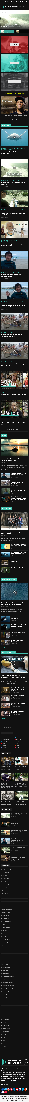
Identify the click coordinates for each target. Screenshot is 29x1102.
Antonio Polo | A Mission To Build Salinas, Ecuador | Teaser (6, 769)
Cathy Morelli (5, 903)
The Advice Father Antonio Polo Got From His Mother (18, 633)
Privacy (25, 1059)
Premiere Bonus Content (8, 976)
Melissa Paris (5, 958)
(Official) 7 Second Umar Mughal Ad (17, 696)
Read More (20, 1100)
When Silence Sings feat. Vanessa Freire (18, 822)
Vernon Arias (5, 1031)
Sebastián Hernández (7, 1007)
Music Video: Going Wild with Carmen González (19, 814)
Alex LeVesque (5, 872)
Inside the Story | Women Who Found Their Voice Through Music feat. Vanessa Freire (19, 498)
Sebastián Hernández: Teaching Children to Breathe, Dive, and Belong (18, 482)
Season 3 (4, 1000)
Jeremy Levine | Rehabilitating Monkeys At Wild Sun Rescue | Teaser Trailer (7, 786)
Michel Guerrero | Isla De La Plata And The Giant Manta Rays (18, 546)
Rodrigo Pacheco (6, 991)
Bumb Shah (5, 897)
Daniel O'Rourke (6, 912)
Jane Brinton (5, 945)
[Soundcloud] (16, 1)
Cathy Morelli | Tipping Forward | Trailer (13, 394)
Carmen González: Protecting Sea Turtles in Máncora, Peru (12, 459)
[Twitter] (3, 1)
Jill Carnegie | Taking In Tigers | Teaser (13, 422)
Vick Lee (4, 1034)
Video (3, 1037)
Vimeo (3, 1040)
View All (3, 504)
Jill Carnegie (5, 952)
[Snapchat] (18, 1)
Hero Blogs (5, 936)
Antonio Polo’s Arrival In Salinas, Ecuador (17, 568)
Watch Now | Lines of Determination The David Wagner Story (18, 857)
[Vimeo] (22, 1)
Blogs (3, 890)
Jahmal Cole (5, 942)
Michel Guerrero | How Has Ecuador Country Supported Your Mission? (12, 603)
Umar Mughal (5, 1025)
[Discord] (26, 1)
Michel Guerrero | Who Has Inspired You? (18, 617)
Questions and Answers (8, 985)
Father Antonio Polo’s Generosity (17, 641)
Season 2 (4, 997)
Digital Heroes (5, 918)
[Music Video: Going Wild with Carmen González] (14, 19)
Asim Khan (5, 881)
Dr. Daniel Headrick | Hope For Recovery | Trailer (20, 768)
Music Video (5, 964)
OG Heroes (5, 970)
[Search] (27, 7)
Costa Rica (5, 906)
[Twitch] (20, 1)
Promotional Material (7, 982)
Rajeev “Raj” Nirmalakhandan (9, 988)
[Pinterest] (7, 1)
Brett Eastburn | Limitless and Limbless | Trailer (6, 803)
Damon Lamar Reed (7, 909)
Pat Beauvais (5, 973)
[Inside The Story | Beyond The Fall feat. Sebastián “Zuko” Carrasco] (5, 491)
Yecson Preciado (6, 1043)
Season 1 (4, 994)
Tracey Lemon (5, 1019)
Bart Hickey (5, 887)
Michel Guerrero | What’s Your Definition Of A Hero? (19, 625)
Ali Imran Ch (5, 875)
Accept (14, 1100)
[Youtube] (11, 1)
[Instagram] (5, 1)
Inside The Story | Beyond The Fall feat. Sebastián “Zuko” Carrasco (19, 490)
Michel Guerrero (6, 961)
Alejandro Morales (6, 869)
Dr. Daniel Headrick (7, 921)
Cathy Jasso (5, 900)
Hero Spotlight (6, 939)
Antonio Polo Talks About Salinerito (18, 560)
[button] (2, 12)
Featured (4, 930)
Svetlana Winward (6, 1013)
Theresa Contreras (7, 1016)
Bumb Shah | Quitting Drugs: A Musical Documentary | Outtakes (19, 689)
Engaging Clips (6, 927)
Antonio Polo (5, 878)
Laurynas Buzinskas (7, 955)
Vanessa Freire (6, 1028)
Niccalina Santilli (6, 967)
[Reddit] (24, 1)
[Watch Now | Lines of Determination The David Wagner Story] (14, 105)
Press (3, 979)
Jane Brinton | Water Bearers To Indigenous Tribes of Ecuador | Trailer (13, 676)
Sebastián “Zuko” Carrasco (8, 1004)
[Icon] (14, 137)
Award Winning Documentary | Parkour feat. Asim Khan (13, 532)
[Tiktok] (14, 3)
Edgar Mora (5, 924)
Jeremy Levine (5, 949)
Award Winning (6, 884)
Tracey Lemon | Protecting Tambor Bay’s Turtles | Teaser (21, 785)
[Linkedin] (9, 1)
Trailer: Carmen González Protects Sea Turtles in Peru (20, 803)
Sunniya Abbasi (6, 1010)
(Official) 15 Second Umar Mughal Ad (18, 704)
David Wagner (5, 915)
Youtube (4, 1046)
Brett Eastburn (6, 893)
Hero (3, 933)
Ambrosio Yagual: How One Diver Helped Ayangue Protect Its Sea (18, 475)
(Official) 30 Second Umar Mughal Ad (18, 712)
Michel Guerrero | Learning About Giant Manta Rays (18, 553)
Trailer (4, 1022)
